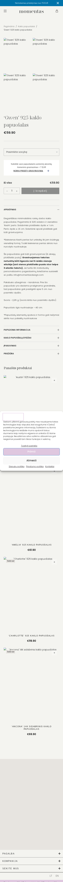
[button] (31, 853)
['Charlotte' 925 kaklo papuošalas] (31, 594)
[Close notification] (58, 3)
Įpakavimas (10, 345)
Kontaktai (49, 466)
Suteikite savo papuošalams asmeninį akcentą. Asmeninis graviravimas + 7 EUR (31, 165)
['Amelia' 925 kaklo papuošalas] (31, 503)
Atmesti (31, 460)
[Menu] (5, 11)
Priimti (31, 451)
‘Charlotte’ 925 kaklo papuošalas (31, 636)
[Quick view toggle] (54, 380)
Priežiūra (9, 353)
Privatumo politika (35, 466)
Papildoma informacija (17, 329)
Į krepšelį (40, 190)
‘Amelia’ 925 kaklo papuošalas (31, 545)
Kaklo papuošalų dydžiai (17, 337)
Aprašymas (10, 209)
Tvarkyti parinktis (29, 445)
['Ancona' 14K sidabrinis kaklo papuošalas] (31, 685)
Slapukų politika (16, 466)
